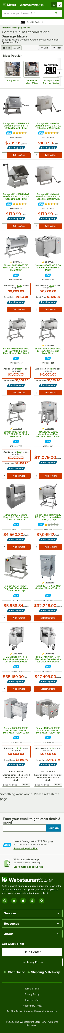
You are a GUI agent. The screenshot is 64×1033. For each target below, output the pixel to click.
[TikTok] (32, 900)
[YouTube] (14, 900)
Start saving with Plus (26, 848)
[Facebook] (23, 900)
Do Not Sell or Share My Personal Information (32, 1011)
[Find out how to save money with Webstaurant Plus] (9, 132)
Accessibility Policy (32, 1006)
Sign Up (54, 828)
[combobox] (32, 13)
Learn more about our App (28, 866)
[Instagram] (4, 900)
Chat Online (16, 972)
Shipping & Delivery (45, 972)
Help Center (32, 952)
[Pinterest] (41, 900)
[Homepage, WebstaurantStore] (32, 5)
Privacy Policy (32, 994)
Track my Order (32, 962)
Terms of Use (32, 1000)
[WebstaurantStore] (32, 880)
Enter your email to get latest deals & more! (32, 820)
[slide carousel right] (59, 73)
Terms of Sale (32, 989)
